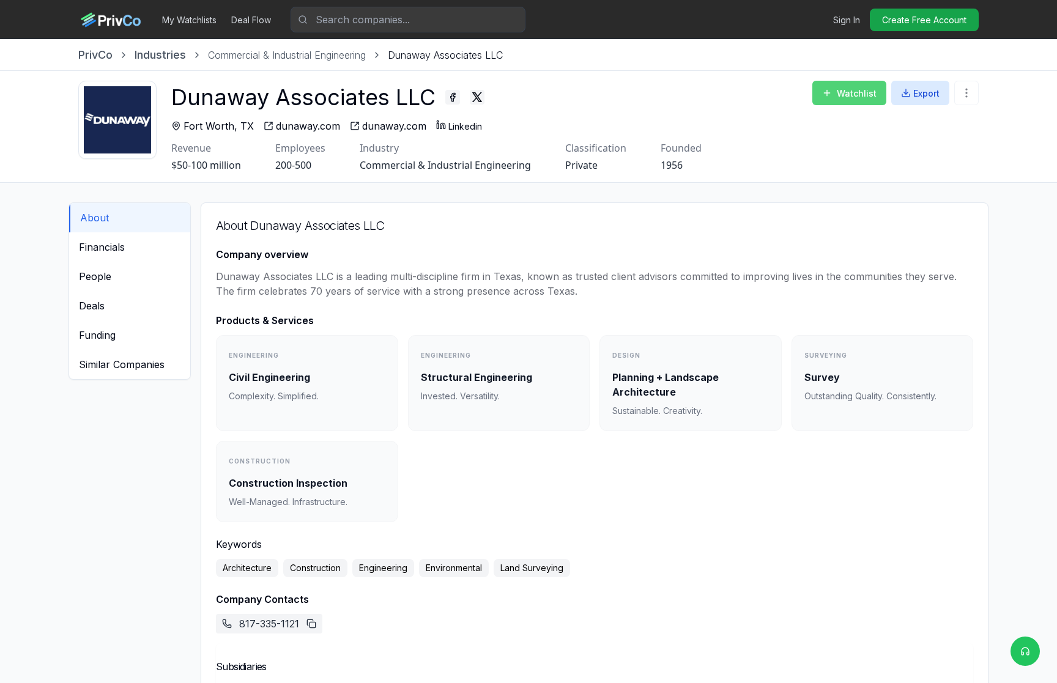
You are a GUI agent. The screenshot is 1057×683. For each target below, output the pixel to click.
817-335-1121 (269, 624)
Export (926, 93)
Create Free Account (924, 20)
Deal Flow (251, 20)
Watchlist (857, 93)
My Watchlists (189, 20)
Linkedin (465, 126)
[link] (445, 55)
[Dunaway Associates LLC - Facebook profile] (452, 97)
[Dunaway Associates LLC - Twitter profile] (477, 97)
